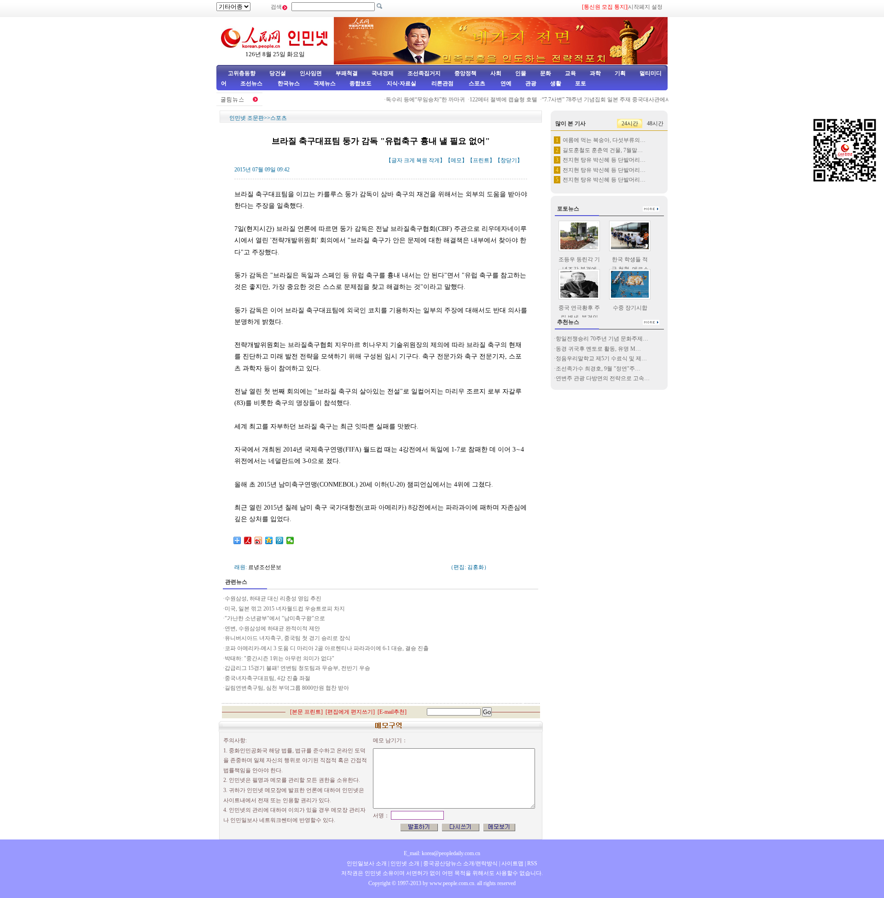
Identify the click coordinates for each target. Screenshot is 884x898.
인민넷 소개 (404, 863)
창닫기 (508, 160)
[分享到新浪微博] (258, 540)
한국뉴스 (289, 83)
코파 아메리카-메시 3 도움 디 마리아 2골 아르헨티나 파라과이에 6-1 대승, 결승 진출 (327, 648)
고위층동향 (242, 73)
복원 (421, 160)
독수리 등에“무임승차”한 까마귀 (416, 99)
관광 (530, 83)
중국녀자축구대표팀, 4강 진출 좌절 (267, 678)
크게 (409, 160)
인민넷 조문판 (246, 118)
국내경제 (383, 73)
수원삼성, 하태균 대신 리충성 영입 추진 (273, 598)
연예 (505, 83)
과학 (595, 73)
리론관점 (442, 83)
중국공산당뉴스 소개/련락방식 (460, 863)
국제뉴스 (325, 83)
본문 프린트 (306, 712)
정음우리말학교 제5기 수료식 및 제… (601, 358)
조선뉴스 (252, 83)
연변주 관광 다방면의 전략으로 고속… (603, 378)
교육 (570, 73)
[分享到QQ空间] (269, 540)
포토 (580, 83)
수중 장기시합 (630, 308)
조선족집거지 (424, 73)
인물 (520, 73)
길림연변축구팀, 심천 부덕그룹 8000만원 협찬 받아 (287, 688)
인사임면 (311, 73)
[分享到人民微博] (248, 540)
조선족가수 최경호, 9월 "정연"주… (598, 368)
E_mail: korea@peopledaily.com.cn (442, 853)
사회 (495, 73)
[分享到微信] (290, 540)
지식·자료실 (402, 83)
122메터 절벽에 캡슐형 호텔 (494, 99)
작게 (434, 160)
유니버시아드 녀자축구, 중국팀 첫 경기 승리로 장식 (287, 638)
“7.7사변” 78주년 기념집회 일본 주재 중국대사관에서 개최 (603, 99)
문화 (545, 73)
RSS (532, 863)
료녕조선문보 (264, 567)
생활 (555, 83)
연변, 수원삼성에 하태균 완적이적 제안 (272, 628)
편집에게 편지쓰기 (350, 712)
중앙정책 (465, 73)
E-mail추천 (392, 712)
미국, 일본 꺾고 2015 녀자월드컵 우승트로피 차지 (285, 608)
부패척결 (347, 73)
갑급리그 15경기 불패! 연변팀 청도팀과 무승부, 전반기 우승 (297, 668)
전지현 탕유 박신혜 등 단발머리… (604, 160)
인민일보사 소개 (367, 863)
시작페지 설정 (645, 7)
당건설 (277, 73)
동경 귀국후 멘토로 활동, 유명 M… (598, 349)
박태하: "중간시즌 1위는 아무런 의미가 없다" (279, 658)
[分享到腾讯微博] (280, 540)
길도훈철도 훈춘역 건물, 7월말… (603, 150)
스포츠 (476, 83)
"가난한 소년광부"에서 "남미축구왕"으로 (275, 618)
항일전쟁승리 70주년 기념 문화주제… (602, 338)
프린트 (481, 160)
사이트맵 (512, 863)
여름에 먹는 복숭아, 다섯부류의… (604, 140)
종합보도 (360, 83)
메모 (456, 160)
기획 (620, 73)
